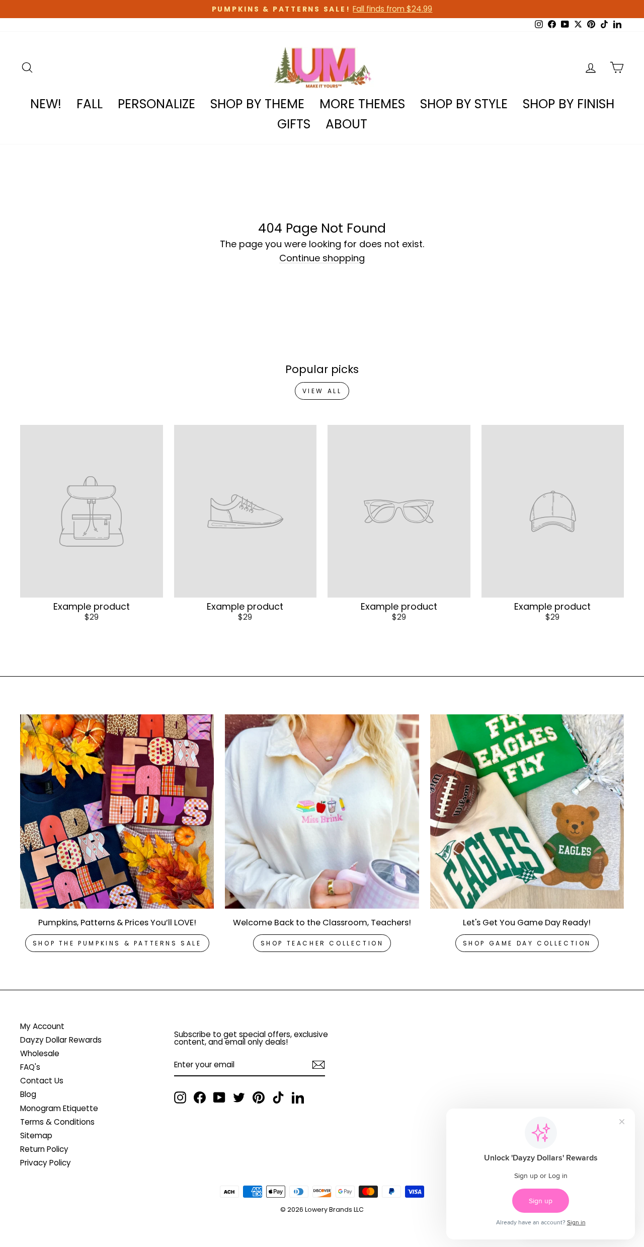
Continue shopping (322, 258)
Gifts (293, 124)
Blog (28, 1094)
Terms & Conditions (57, 1122)
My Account (42, 1026)
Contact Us (41, 1080)
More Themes (362, 104)
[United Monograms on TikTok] (278, 1097)
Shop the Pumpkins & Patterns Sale (117, 943)
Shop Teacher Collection (322, 943)
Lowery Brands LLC (334, 1209)
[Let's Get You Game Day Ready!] (527, 811)
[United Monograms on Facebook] (200, 1097)
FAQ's (30, 1067)
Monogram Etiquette (59, 1108)
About (346, 124)
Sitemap (36, 1135)
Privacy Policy (45, 1162)
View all (322, 391)
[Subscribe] (318, 1065)
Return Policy (44, 1149)
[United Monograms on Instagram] (180, 1097)
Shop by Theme (257, 104)
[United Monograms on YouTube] (219, 1097)
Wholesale (39, 1053)
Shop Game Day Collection (527, 943)
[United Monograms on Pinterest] (259, 1097)
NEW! (45, 104)
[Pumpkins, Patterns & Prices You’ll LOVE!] (117, 811)
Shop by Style (464, 104)
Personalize (156, 104)
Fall (89, 104)
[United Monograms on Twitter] (239, 1097)
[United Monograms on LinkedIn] (298, 1097)
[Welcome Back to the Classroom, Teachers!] (322, 811)
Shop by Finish (568, 104)
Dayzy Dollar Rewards (61, 1040)
